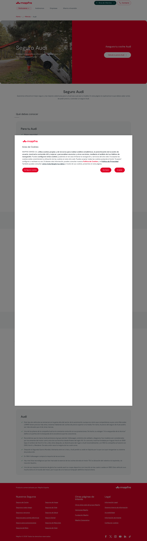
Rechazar (106, 170)
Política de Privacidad (110, 161)
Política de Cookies (90, 161)
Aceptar (119, 170)
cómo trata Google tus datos (53, 164)
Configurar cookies (30, 170)
